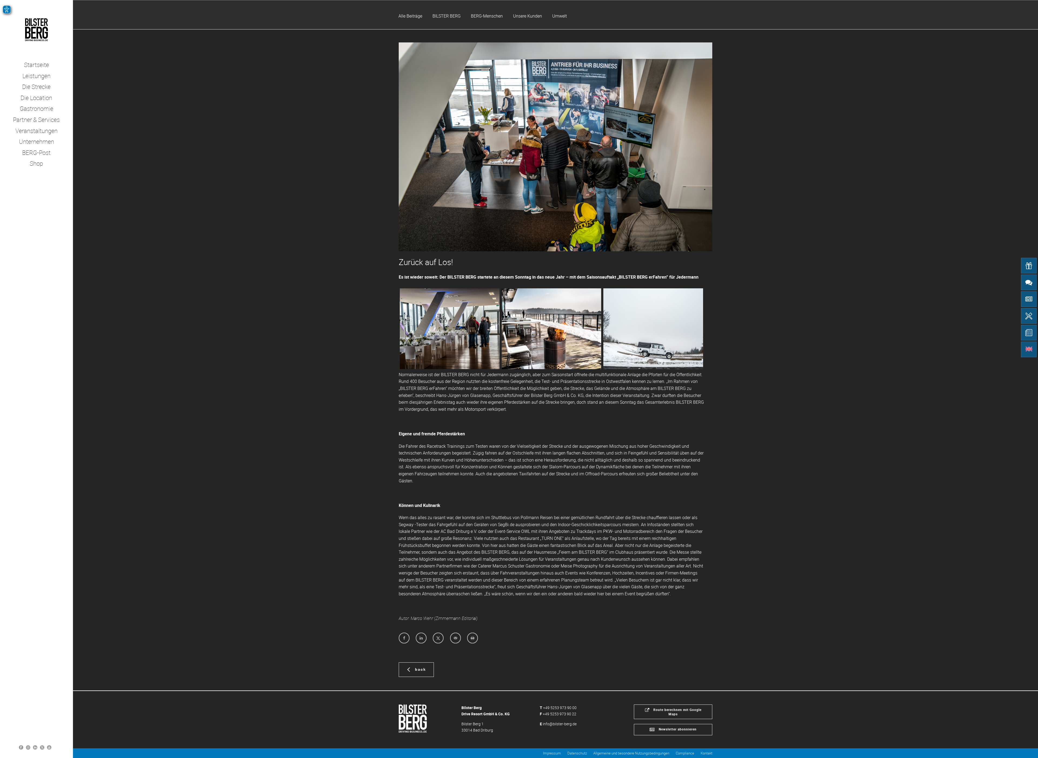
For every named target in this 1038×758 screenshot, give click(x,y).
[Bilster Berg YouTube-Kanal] (49, 747)
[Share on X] (438, 638)
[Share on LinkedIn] (421, 638)
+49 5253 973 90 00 (560, 707)
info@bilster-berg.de (560, 723)
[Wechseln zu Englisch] (1029, 349)
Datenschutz (577, 753)
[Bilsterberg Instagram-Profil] (28, 747)
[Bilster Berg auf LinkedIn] (35, 747)
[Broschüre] (1029, 332)
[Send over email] (455, 638)
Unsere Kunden (527, 16)
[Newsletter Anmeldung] (1029, 299)
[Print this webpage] (472, 638)
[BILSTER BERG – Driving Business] (36, 30)
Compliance (685, 753)
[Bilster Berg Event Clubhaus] (450, 328)
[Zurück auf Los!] (555, 146)
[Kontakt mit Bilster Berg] (1029, 282)
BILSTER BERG (446, 16)
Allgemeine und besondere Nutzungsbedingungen (631, 753)
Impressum (552, 753)
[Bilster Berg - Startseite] (413, 718)
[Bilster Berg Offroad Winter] (653, 328)
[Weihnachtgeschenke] (1029, 265)
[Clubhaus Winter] (551, 328)
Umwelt (559, 16)
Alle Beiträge (410, 16)
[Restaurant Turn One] (1029, 316)
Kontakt (706, 753)
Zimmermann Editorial (455, 618)
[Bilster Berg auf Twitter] (42, 747)
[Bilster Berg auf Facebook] (21, 747)
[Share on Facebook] (404, 638)
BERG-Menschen (487, 16)
